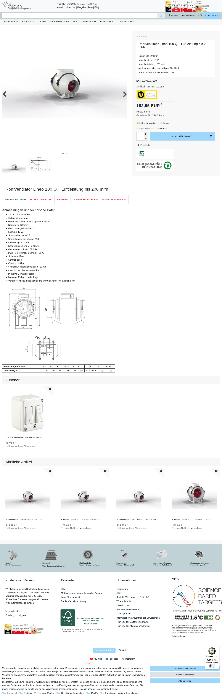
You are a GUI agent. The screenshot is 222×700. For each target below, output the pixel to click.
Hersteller (62, 199)
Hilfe (63, 589)
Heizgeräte (28, 22)
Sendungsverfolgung (15, 615)
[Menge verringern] (146, 138)
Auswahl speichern (185, 674)
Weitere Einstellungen (128, 693)
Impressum (122, 589)
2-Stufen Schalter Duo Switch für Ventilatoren (24, 437)
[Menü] (217, 647)
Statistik (28, 693)
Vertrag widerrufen (104, 650)
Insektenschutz (108, 22)
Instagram (129, 658)
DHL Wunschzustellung (72, 693)
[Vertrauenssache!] (187, 6)
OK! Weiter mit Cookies (185, 668)
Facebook (113, 658)
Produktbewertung (41, 199)
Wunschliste (144, 145)
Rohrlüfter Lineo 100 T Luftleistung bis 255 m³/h (136, 519)
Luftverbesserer (59, 22)
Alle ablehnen (185, 681)
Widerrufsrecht (123, 601)
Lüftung (42, 22)
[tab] (15, 199)
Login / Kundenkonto (71, 597)
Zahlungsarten (123, 613)
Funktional (110, 693)
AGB (118, 593)
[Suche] (161, 15)
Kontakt (60, 7)
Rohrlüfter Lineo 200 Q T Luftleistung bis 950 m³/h (192, 519)
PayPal (94, 693)
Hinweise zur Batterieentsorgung (132, 622)
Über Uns (71, 7)
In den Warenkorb (181, 136)
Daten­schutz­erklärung (106, 689)
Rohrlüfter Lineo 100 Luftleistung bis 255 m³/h (24, 519)
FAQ (96, 7)
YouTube (97, 658)
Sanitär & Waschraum (84, 22)
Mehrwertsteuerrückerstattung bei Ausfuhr (81, 593)
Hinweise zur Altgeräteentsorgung (133, 626)
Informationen (178, 636)
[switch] (212, 666)
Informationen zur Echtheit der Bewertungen (138, 617)
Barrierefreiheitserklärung (73, 601)
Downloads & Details (85, 199)
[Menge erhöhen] (146, 134)
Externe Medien (46, 693)
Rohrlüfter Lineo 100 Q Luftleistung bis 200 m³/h (81, 519)
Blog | (91, 7)
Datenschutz (122, 605)
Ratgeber (81, 7)
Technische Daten (15, 199)
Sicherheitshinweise (114, 199)
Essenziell (12, 693)
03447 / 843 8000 (67, 4)
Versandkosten (160, 129)
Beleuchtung (127, 22)
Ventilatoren (11, 22)
